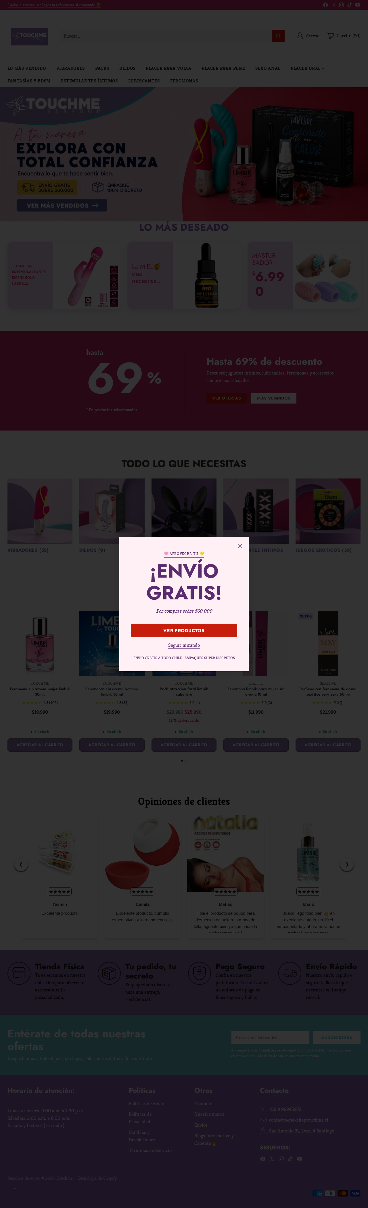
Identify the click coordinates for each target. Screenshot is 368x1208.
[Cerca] (239, 546)
